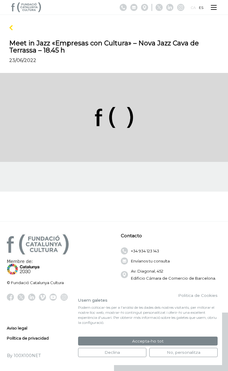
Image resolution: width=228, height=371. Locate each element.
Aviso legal (17, 328)
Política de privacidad (28, 338)
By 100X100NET (24, 355)
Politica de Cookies (198, 295)
